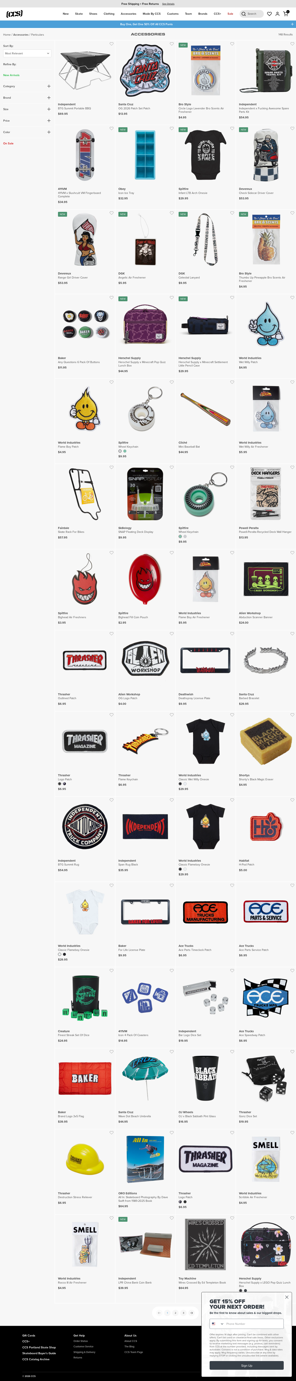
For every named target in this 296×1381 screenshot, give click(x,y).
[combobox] (217, 1324)
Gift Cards (28, 1335)
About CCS (130, 1341)
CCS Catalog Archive (36, 1359)
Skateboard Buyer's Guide (39, 1353)
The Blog (129, 1346)
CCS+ (217, 13)
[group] (148, 4)
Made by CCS (152, 13)
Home (7, 35)
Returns (77, 1357)
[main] (148, 677)
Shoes (93, 13)
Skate (79, 13)
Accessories (128, 13)
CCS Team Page (133, 1352)
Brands (202, 13)
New (66, 13)
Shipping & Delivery (84, 1352)
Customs (173, 13)
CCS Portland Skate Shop (39, 1347)
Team (188, 13)
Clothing (109, 13)
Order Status (80, 1341)
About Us (130, 1335)
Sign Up (246, 1365)
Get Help (79, 1335)
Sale (230, 13)
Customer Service (83, 1346)
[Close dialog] (286, 1297)
